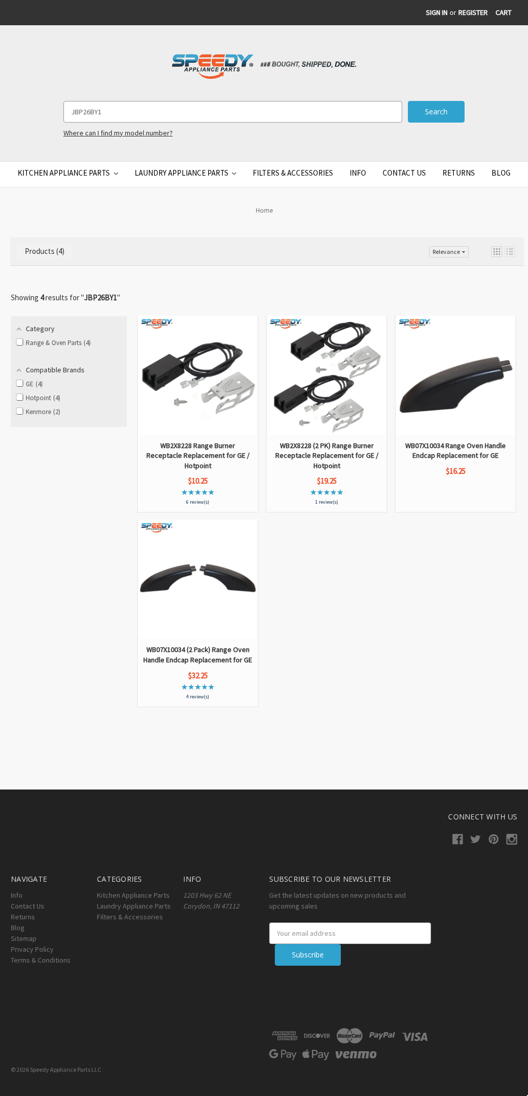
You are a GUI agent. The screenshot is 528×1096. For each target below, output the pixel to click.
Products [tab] (43, 251)
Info (358, 173)
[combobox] (232, 112)
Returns (458, 173)
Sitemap (24, 938)
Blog (500, 173)
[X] (475, 839)
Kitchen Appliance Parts (64, 173)
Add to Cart (197, 404)
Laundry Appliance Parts (182, 173)
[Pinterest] (493, 839)
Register (473, 12)
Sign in (437, 12)
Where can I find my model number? (118, 133)
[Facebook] (457, 839)
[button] (496, 251)
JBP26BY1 (100, 297)
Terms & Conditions (41, 960)
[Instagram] (511, 839)
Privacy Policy (32, 949)
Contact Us (404, 173)
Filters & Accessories (293, 173)
